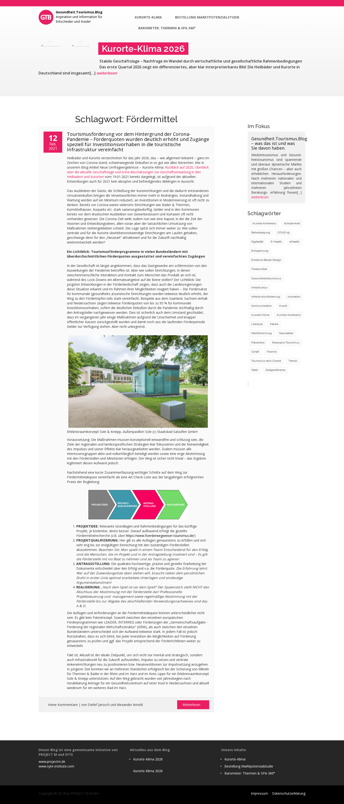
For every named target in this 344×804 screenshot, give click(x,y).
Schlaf (255, 351)
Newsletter (286, 333)
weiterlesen (106, 73)
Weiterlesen (192, 704)
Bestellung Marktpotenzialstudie (207, 17)
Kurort (283, 305)
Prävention (258, 342)
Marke (274, 324)
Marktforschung (261, 333)
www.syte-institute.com (56, 766)
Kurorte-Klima (148, 17)
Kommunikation (261, 305)
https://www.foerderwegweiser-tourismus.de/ (160, 535)
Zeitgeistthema (275, 370)
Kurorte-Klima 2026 (148, 759)
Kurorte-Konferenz (289, 315)
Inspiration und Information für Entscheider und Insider (79, 17)
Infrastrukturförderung (265, 296)
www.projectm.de (52, 761)
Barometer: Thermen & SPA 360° (167, 28)
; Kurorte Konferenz (263, 223)
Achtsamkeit (292, 223)
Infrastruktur (259, 287)
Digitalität (257, 241)
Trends (293, 360)
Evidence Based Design (266, 260)
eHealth (294, 241)
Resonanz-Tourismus (285, 342)
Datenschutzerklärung (288, 793)
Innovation (294, 296)
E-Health (276, 241)
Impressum (259, 793)
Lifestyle (257, 324)
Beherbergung (260, 232)
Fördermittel (259, 269)
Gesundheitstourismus (266, 278)
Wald (254, 370)
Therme (272, 351)
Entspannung (259, 250)
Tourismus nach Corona (266, 360)
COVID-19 (283, 232)
